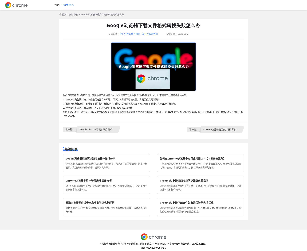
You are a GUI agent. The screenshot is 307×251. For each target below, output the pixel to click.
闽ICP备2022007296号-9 (153, 247)
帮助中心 (68, 5)
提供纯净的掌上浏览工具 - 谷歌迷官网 (139, 33)
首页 (56, 5)
